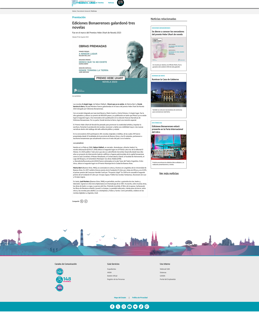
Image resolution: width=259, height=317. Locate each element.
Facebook (86, 201)
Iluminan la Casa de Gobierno (165, 79)
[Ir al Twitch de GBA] (147, 306)
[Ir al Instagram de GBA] (124, 306)
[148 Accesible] (63, 279)
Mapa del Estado (120, 298)
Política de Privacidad (140, 298)
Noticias (109, 2)
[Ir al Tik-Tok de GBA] (141, 306)
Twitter (81, 201)
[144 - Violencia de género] (59, 287)
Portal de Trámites (96, 2)
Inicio (74, 11)
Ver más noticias (169, 173)
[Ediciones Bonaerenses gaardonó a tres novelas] (109, 67)
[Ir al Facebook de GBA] (112, 306)
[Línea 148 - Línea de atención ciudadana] (59, 271)
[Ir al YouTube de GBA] (129, 306)
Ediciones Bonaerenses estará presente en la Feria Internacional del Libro (167, 129)
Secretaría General (83, 11)
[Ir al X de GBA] (118, 306)
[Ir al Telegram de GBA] (135, 306)
